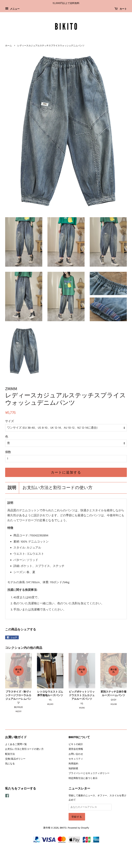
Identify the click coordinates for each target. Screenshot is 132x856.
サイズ (9, 421)
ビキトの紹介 (76, 744)
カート (123, 8)
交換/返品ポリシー (15, 759)
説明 (12, 488)
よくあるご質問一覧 (16, 744)
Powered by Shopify (78, 828)
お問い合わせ (76, 754)
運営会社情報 (76, 749)
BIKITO (63, 828)
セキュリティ (76, 759)
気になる (10, 763)
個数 (8, 452)
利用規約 (73, 763)
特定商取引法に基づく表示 (83, 778)
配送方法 (10, 754)
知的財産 (73, 768)
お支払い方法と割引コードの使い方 (57, 488)
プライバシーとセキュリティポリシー (89, 773)
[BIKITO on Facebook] (7, 796)
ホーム (8, 45)
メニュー (14, 9)
